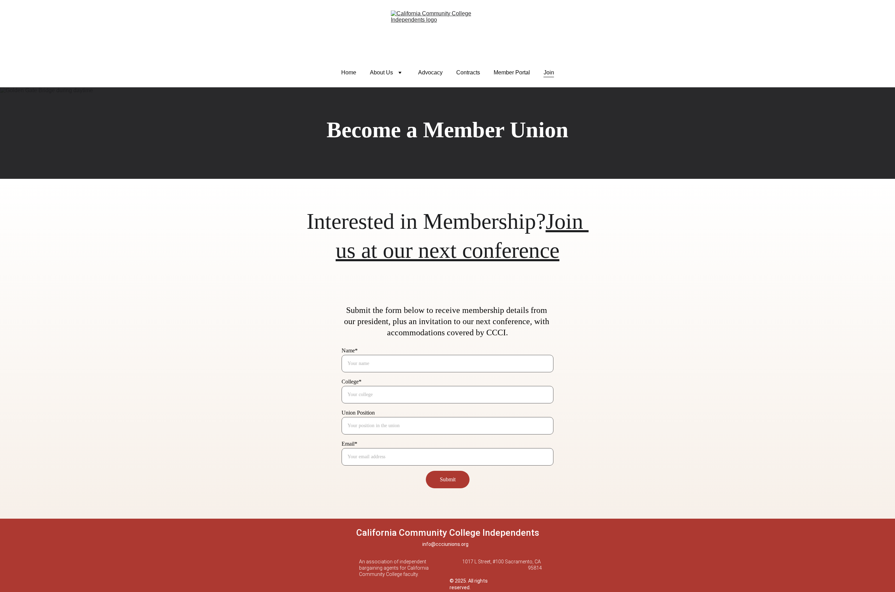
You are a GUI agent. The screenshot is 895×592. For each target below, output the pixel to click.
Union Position (358, 413)
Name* (350, 350)
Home (348, 72)
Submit (448, 479)
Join (549, 72)
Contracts (468, 72)
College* (351, 382)
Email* (349, 444)
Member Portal (512, 72)
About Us (381, 72)
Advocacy (430, 72)
